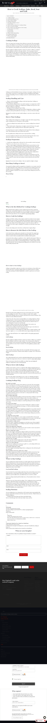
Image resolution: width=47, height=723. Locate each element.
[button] (44, 717)
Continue (14, 369)
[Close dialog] (40, 350)
